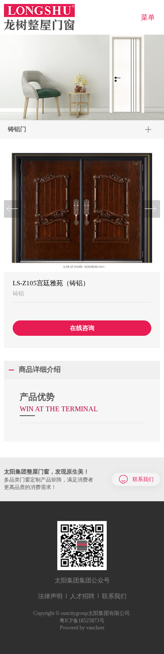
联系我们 (142, 479)
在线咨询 (82, 328)
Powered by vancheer (82, 628)
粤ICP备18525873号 (82, 621)
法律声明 (50, 596)
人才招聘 (82, 596)
